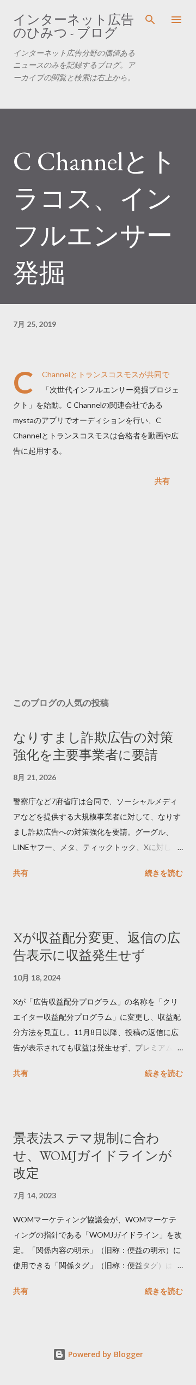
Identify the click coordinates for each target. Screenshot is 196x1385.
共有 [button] (162, 480)
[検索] (150, 19)
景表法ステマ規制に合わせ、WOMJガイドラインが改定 (92, 1155)
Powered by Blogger (104, 1354)
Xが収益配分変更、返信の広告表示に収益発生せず (96, 946)
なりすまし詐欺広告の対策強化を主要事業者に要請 (93, 746)
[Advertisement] (98, 594)
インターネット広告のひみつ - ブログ (73, 26)
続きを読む (164, 872)
